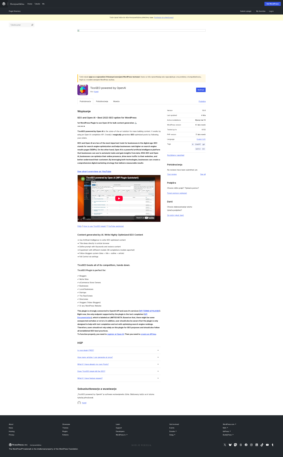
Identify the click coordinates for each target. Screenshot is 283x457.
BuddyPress (228, 435)
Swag (172, 435)
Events (171, 428)
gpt (204, 144)
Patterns (65, 435)
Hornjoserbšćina (35, 445)
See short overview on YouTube (94, 171)
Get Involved (174, 424)
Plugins (65, 431)
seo (203, 149)
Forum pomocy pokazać (177, 193)
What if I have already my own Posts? (93, 364)
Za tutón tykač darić (175, 215)
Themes (65, 428)
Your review (172, 174)
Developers (120, 431)
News (11, 428)
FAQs (79, 226)
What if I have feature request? (90, 378)
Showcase (66, 424)
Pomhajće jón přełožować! (164, 17)
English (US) (201, 139)
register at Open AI (115, 334)
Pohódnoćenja (102, 101)
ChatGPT (198, 144)
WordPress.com (229, 424)
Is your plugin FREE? (85, 350)
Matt (225, 428)
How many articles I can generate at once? (95, 357)
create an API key (148, 334)
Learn (118, 424)
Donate (173, 431)
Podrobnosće (85, 101)
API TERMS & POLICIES (149, 311)
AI (192, 144)
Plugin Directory (15, 11)
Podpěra (202, 101)
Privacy (11, 435)
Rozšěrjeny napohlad (175, 155)
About (11, 424)
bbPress (227, 431)
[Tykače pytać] (32, 25)
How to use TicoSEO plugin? (94, 226)
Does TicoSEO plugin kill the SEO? (91, 371)
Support (119, 428)
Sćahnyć (201, 90)
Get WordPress (273, 4)
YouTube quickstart (116, 226)
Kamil (96, 92)
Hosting (11, 431)
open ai (198, 149)
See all (203, 174)
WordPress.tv (122, 435)
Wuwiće (116, 101)
